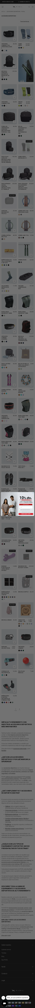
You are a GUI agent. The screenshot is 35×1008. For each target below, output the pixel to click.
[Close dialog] (33, 493)
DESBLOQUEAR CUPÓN (25, 514)
